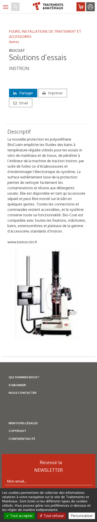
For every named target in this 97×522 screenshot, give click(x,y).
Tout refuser (53, 515)
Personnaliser (82, 515)
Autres (14, 41)
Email (23, 103)
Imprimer (55, 93)
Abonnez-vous (80, 6)
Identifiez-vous (90, 6)
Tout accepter (21, 515)
